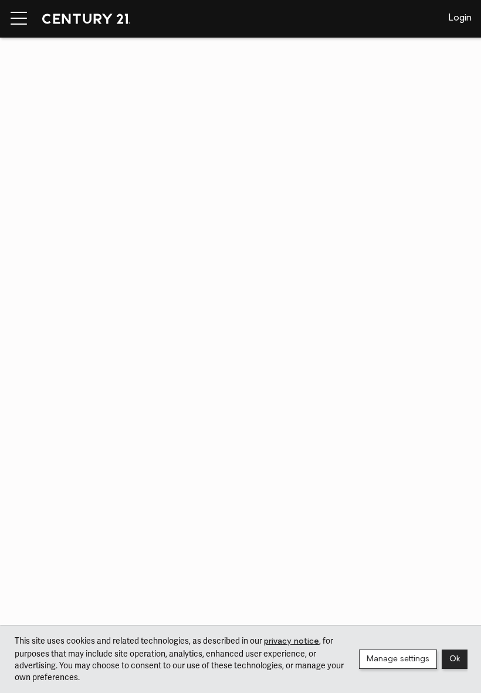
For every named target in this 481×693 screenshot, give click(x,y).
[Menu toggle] (18, 18)
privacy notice (291, 641)
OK (454, 659)
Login (460, 18)
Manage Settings (398, 659)
